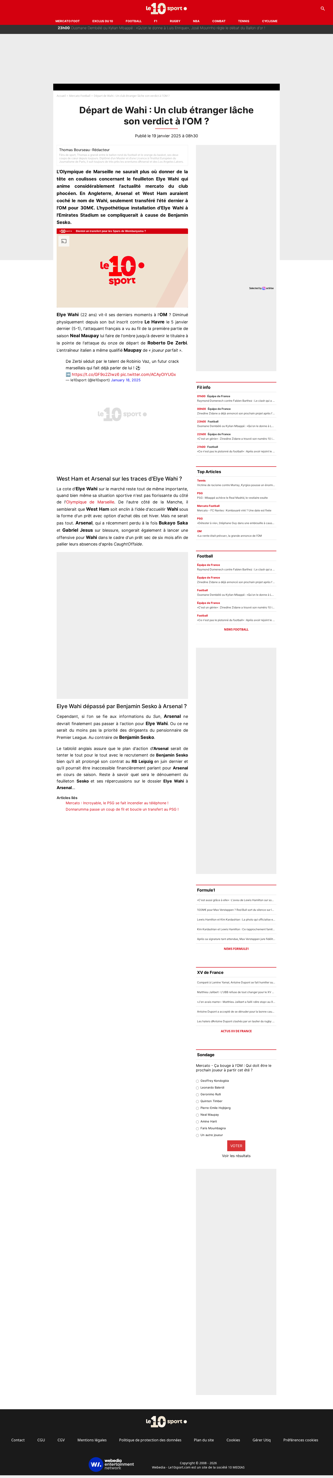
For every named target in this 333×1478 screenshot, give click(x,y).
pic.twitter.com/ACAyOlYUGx (148, 374)
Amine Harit (208, 1121)
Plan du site (204, 1440)
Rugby (175, 21)
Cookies (233, 1440)
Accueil (61, 96)
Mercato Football (79, 96)
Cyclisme (270, 21)
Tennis (243, 21)
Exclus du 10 (102, 21)
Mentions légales (92, 1440)
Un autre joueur (211, 1135)
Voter (236, 1145)
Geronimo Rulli (210, 1094)
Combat (219, 21)
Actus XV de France (236, 1031)
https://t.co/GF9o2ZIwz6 (95, 374)
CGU (41, 1440)
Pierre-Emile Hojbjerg (215, 1108)
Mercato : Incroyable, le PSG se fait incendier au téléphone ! (117, 803)
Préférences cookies (300, 1440)
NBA (196, 21)
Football (134, 21)
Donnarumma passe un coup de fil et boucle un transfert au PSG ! (122, 809)
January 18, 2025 (126, 380)
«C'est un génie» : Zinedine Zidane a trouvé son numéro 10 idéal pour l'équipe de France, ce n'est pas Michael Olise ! (161, 29)
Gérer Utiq (262, 1440)
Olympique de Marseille (90, 502)
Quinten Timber (211, 1101)
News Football (236, 629)
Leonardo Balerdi (212, 1087)
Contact (18, 1440)
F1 (155, 21)
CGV (61, 1440)
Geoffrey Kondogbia (214, 1080)
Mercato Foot (68, 21)
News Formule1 (236, 949)
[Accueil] (166, 8)
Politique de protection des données (150, 1440)
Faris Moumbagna (213, 1128)
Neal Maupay (209, 1114)
